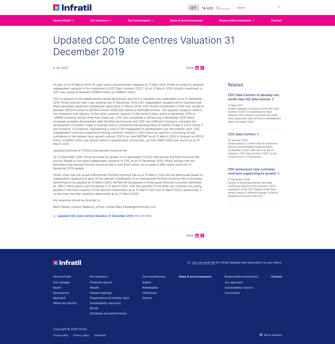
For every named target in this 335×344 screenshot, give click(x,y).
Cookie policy (60, 335)
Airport (147, 298)
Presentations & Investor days (109, 298)
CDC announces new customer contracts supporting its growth (252, 171)
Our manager (61, 282)
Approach (59, 298)
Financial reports (101, 282)
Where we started (65, 303)
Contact (276, 20)
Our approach (234, 282)
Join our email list (203, 262)
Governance (61, 293)
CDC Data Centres (242, 134)
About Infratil (62, 20)
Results (94, 287)
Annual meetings (101, 293)
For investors (99, 20)
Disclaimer (100, 335)
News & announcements (186, 20)
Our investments (139, 20)
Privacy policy (81, 335)
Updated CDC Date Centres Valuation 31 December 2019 (104, 216)
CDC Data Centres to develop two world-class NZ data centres (253, 97)
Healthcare (149, 293)
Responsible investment (235, 20)
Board (57, 287)
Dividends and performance (108, 313)
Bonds (94, 308)
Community (232, 293)
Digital (146, 282)
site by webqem (272, 335)
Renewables (150, 287)
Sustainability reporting (105, 303)
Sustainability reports (239, 287)
